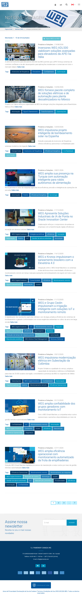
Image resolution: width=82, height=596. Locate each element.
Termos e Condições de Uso (46, 591)
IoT (27, 238)
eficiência (50, 234)
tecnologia (53, 195)
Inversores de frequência (20, 72)
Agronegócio (39, 331)
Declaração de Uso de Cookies (26, 591)
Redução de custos (32, 477)
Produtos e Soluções (45, 44)
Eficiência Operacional (58, 385)
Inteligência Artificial (37, 234)
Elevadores (36, 72)
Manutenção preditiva (14, 339)
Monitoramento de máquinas (61, 472)
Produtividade (42, 335)
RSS (57, 591)
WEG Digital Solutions (19, 234)
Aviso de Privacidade (9, 591)
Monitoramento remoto (62, 280)
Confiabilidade (49, 72)
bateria (24, 385)
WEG (4, 4)
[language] (73, 4)
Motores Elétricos (57, 339)
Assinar (72, 522)
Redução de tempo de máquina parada (20, 335)
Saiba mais (21, 67)
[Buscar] (66, 4)
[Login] (55, 4)
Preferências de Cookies (42, 585)
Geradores (28, 428)
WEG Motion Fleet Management (36, 339)
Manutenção (58, 428)
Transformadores (47, 112)
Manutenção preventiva (43, 481)
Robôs (25, 195)
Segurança (29, 433)
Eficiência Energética (52, 151)
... (69, 503)
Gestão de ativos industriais (42, 238)
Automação (61, 72)
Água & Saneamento (30, 112)
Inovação (61, 234)
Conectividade (35, 280)
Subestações (61, 112)
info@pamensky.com (43, 559)
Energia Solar (16, 151)
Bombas (50, 331)
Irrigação (59, 327)
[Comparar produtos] (61, 4)
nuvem (38, 284)
